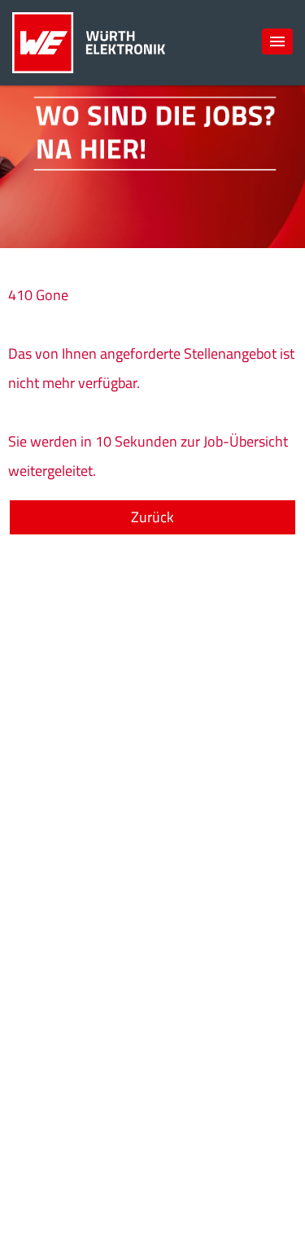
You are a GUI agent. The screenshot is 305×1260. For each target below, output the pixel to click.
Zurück (152, 517)
